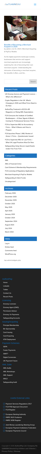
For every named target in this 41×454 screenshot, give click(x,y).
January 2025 (10, 214)
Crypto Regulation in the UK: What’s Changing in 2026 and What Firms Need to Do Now (21, 103)
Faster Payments (9, 350)
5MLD (5, 379)
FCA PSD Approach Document (17, 407)
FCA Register (10, 410)
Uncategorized (10, 181)
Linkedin (6, 286)
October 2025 (10, 204)
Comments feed (11, 250)
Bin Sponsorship (9, 329)
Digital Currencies (9, 357)
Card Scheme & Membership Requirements (20, 167)
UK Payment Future (10, 361)
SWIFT (5, 354)
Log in (7, 243)
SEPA (5, 347)
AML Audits (7, 368)
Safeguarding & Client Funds (15, 178)
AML (6, 160)
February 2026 (10, 193)
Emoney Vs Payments (11, 314)
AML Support (8, 375)
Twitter (5, 289)
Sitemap (17, 451)
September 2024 (11, 221)
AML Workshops (9, 371)
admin (8, 49)
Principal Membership (11, 325)
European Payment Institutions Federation (21, 428)
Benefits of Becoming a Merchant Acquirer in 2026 (17, 46)
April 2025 (8, 211)
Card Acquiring (8, 336)
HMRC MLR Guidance (14, 417)
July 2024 (8, 228)
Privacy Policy (7, 451)
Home (5, 282)
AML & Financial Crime (13, 164)
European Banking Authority (16, 414)
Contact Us (7, 293)
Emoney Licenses (9, 304)
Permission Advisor (10, 311)
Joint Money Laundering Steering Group (20, 425)
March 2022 (9, 232)
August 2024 (9, 225)
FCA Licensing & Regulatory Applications (19, 171)
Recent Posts (8, 297)
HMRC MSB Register (13, 420)
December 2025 (11, 197)
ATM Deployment (9, 339)
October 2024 (10, 218)
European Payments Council (16, 431)
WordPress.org (10, 254)
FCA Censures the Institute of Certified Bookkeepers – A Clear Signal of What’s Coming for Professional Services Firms (19, 118)
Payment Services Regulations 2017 (19, 404)
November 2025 (11, 200)
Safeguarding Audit (10, 382)
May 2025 (8, 207)
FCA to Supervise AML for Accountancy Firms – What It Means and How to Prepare (19, 127)
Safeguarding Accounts (11, 318)
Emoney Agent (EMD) (11, 307)
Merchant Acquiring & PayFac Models (18, 174)
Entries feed (9, 247)
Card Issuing (7, 332)
